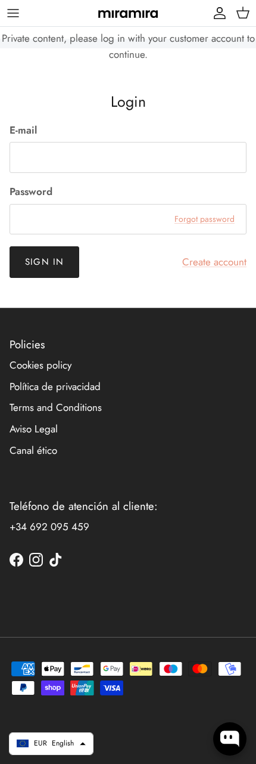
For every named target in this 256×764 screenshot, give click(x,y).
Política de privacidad (55, 386)
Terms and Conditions (56, 407)
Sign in (44, 261)
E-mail (23, 130)
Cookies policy (40, 365)
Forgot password (204, 219)
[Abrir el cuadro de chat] (229, 739)
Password (31, 192)
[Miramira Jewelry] (128, 13)
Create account (214, 262)
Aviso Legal (34, 429)
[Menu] (13, 13)
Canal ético (33, 450)
